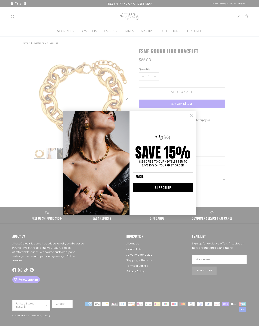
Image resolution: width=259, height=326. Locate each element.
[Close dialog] (192, 115)
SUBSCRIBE (163, 187)
